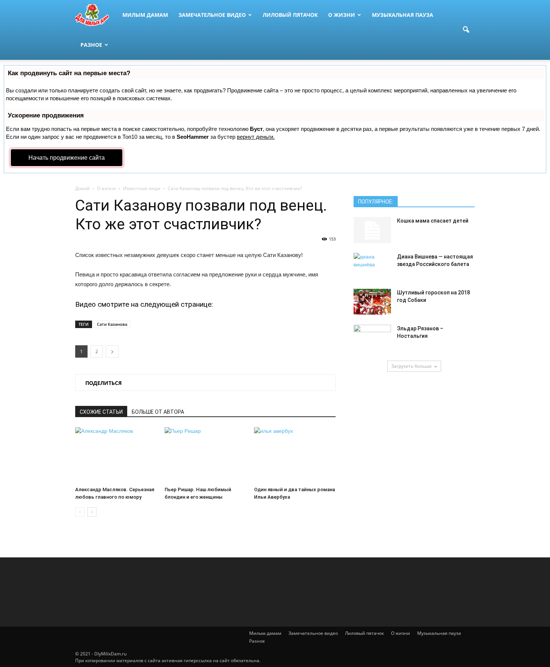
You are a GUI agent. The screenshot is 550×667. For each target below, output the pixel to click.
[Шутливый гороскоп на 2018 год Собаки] (372, 302)
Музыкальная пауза (402, 14)
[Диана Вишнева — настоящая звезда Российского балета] (372, 266)
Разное (91, 44)
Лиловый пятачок (290, 14)
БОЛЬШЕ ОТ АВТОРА (158, 412)
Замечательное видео (212, 14)
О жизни (341, 14)
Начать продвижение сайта (66, 157)
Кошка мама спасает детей (432, 221)
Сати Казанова (112, 324)
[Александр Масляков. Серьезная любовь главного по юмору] (116, 455)
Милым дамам (145, 14)
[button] (466, 30)
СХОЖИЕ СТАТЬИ (101, 412)
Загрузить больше (411, 366)
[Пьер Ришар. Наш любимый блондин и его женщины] (205, 455)
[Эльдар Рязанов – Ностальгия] (372, 338)
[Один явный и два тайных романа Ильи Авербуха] (295, 455)
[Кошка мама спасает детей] (372, 230)
